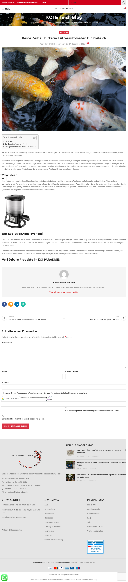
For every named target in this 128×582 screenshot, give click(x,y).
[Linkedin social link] (16, 304)
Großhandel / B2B (95, 526)
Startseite (34, 22)
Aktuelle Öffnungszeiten (12, 530)
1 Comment (94, 456)
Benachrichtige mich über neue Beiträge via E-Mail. (23, 419)
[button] (11, 398)
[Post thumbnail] (70, 453)
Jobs (89, 522)
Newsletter (91, 505)
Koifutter (48, 535)
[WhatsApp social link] (23, 304)
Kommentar (7, 342)
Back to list (64, 318)
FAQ (89, 518)
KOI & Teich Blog (47, 22)
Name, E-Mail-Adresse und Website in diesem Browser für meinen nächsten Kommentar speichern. (46, 393)
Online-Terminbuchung (53, 539)
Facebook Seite (93, 509)
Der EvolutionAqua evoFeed (15, 144)
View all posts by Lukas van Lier (64, 292)
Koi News (64, 32)
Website (5, 382)
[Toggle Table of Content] (33, 138)
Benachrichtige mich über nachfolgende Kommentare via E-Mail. (92, 411)
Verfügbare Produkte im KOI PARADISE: (20, 147)
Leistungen (49, 531)
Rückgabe (48, 518)
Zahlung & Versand (52, 526)
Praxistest (9, 141)
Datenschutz (49, 509)
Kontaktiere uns (93, 513)
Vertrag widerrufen (52, 522)
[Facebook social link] (4, 304)
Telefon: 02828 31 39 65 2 (15, 489)
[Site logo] (64, 9)
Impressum (49, 513)
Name (5, 371)
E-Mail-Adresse (72, 371)
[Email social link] (10, 304)
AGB (46, 505)
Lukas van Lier (58, 44)
